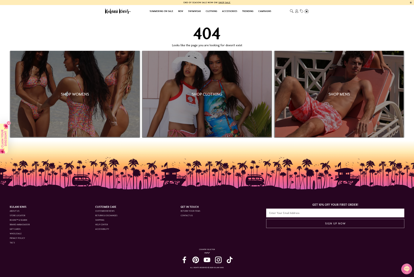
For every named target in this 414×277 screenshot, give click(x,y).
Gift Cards (15, 229)
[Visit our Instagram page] (218, 260)
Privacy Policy (17, 238)
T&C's (12, 242)
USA (205, 253)
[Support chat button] (406, 269)
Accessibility (102, 229)
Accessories (229, 11)
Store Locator (17, 215)
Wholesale (16, 233)
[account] (296, 11)
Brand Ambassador (20, 224)
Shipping (99, 220)
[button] (4, 138)
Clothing (211, 11)
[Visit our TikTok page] (230, 260)
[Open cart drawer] (307, 11)
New (180, 11)
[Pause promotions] (410, 2)
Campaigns (264, 11)
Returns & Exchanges (106, 215)
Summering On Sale (161, 11)
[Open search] (291, 11)
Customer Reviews (104, 211)
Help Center (101, 224)
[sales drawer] (301, 11)
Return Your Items (190, 211)
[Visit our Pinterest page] (196, 260)
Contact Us (187, 215)
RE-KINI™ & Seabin (18, 220)
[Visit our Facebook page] (184, 260)
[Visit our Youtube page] (207, 260)
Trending (247, 11)
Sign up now (335, 223)
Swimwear (194, 11)
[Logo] (118, 11)
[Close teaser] (9, 123)
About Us (14, 211)
